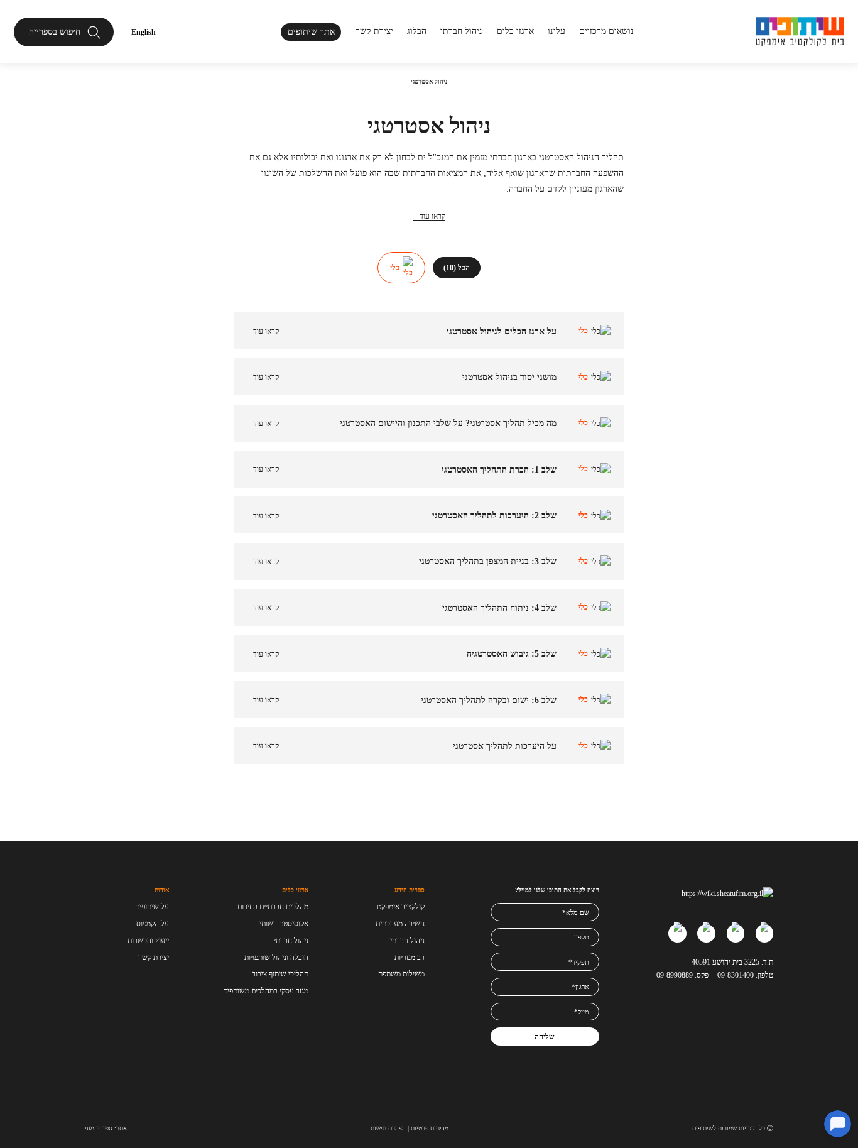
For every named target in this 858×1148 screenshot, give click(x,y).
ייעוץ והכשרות (148, 940)
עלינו (556, 31)
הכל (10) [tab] (456, 267)
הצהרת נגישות (388, 1128)
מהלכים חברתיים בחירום (272, 906)
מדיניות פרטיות (429, 1128)
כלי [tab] (394, 267)
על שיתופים (152, 906)
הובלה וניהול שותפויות (276, 957)
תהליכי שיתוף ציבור (280, 974)
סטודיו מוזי (98, 1128)
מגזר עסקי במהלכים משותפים (265, 991)
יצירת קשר (374, 31)
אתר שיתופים (311, 31)
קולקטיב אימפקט (401, 906)
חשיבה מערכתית (400, 923)
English (143, 32)
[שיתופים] (800, 31)
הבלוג (416, 31)
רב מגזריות (409, 957)
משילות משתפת (401, 974)
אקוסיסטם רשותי (283, 923)
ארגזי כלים (515, 31)
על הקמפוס (152, 923)
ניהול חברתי (461, 31)
